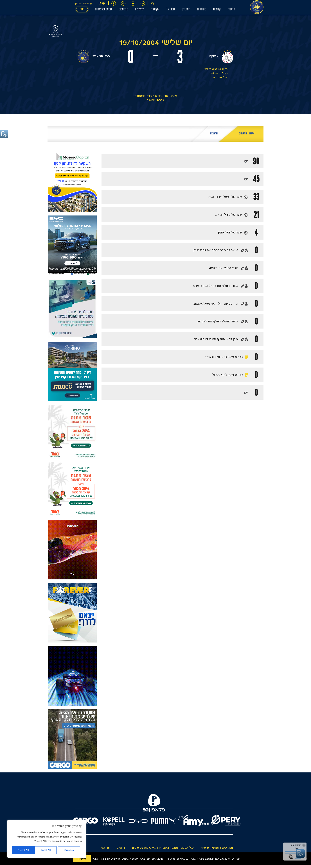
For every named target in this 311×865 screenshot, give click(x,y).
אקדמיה (155, 10)
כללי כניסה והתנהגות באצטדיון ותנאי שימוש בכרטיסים (163, 847)
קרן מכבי (123, 10)
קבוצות (217, 10)
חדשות (231, 10)
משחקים (201, 10)
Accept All (23, 850)
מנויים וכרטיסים (103, 10)
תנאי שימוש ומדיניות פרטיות (217, 847)
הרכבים (214, 134)
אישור (81, 858)
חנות (82, 10)
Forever (139, 10)
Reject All (45, 850)
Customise (69, 850)
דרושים (121, 847)
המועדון (186, 10)
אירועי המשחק (246, 134)
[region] (46, 839)
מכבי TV (170, 10)
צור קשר (105, 847)
